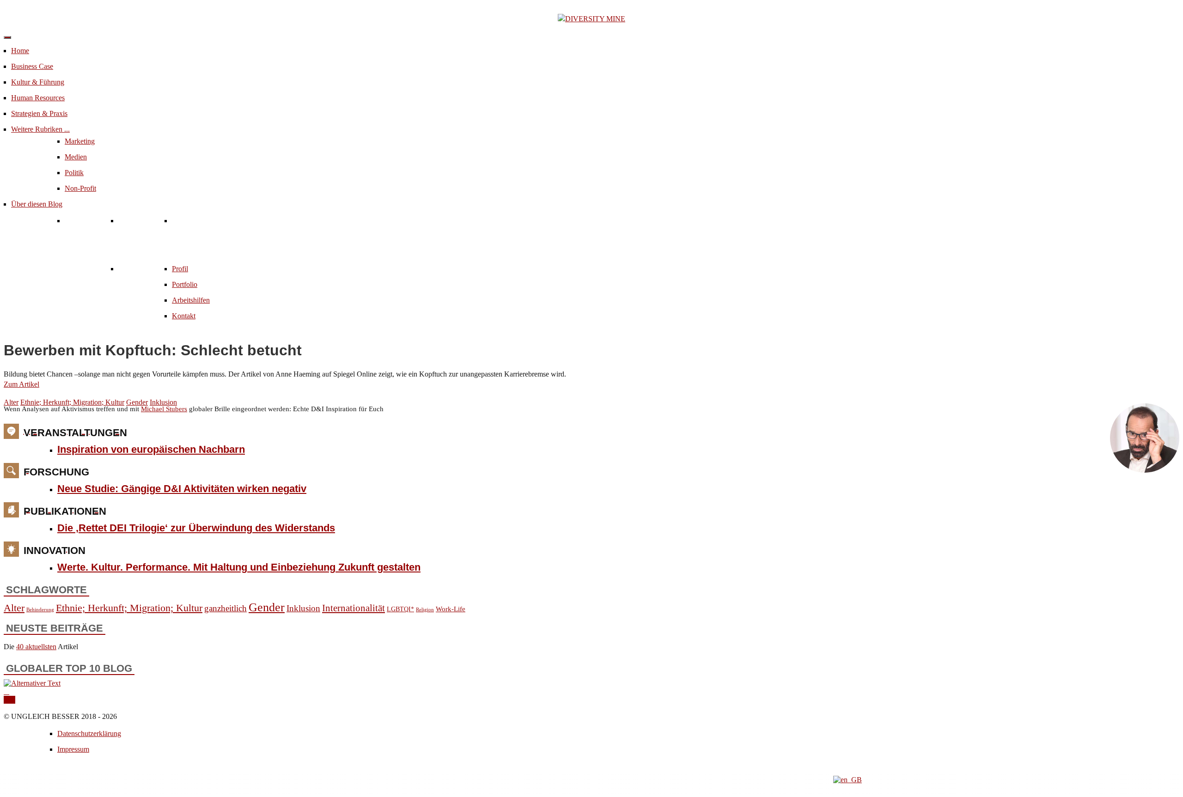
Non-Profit (80, 188)
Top (9, 700)
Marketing (80, 141)
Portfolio (184, 284)
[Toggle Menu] (7, 37)
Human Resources (38, 98)
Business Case (32, 66)
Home (20, 51)
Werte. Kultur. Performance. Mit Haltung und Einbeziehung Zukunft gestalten (239, 567)
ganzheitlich (225, 608)
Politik (74, 172)
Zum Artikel (21, 384)
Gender (137, 402)
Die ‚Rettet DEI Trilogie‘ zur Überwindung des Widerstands (196, 528)
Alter (11, 402)
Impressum (73, 749)
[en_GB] (847, 780)
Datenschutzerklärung (89, 733)
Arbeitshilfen (191, 300)
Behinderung (40, 609)
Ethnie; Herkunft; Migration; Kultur (72, 402)
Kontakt (183, 316)
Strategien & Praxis (39, 113)
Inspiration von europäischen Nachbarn (151, 449)
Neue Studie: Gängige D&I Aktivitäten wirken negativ (181, 488)
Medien (76, 157)
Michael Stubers (164, 409)
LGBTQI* (400, 609)
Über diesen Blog (36, 204)
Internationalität (353, 608)
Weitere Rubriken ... (40, 129)
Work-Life (450, 609)
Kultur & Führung (37, 82)
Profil (180, 269)
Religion (425, 609)
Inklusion (163, 402)
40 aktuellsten (36, 647)
